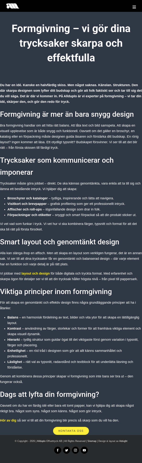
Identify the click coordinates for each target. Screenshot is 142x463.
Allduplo (41, 441)
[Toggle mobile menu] (134, 7)
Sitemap (91, 441)
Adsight (123, 441)
